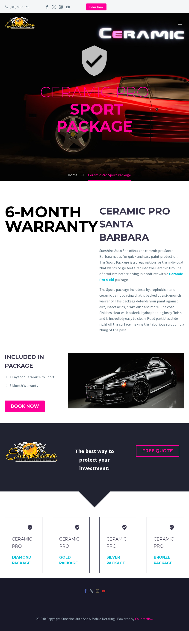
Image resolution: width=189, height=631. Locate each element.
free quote (157, 451)
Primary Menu (180, 23)
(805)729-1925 (19, 7)
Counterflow (144, 619)
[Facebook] (47, 7)
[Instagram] (60, 7)
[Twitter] (53, 7)
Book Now (96, 7)
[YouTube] (67, 7)
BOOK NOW (25, 406)
